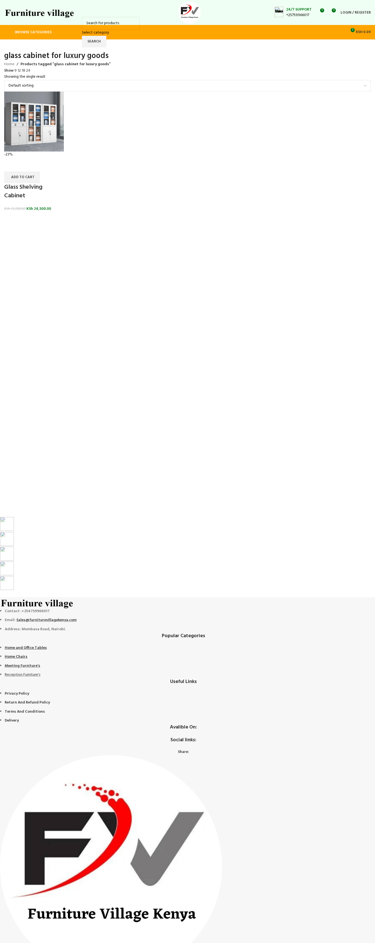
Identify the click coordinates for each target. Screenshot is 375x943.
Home (9, 64)
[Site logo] (39, 12)
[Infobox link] (293, 12)
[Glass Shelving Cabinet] (34, 121)
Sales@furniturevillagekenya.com (46, 620)
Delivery (12, 720)
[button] (22, 177)
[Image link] (37, 602)
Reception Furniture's (22, 675)
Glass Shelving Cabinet (23, 191)
